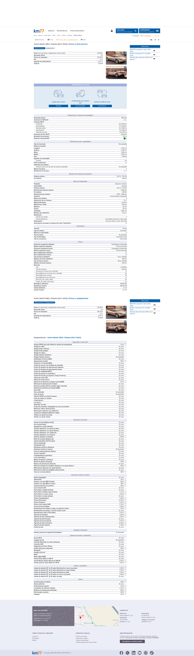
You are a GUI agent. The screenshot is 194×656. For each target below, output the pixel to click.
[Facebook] (121, 653)
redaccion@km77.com (126, 615)
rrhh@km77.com (146, 621)
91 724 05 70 (47, 618)
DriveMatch (35, 638)
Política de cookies (81, 636)
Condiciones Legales (82, 638)
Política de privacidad (82, 640)
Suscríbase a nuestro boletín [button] (132, 641)
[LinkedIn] (133, 653)
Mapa (49, 615)
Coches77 (35, 636)
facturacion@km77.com (148, 617)
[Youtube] (139, 653)
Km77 (38, 31)
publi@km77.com (125, 621)
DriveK (34, 640)
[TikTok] (152, 653)
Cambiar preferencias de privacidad (86, 642)
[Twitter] (127, 653)
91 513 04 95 (44, 620)
